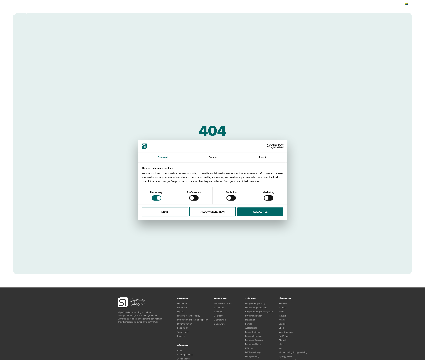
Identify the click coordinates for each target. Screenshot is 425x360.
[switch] (194, 197)
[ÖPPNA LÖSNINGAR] (82, 10)
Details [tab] (213, 157)
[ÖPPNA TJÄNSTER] (63, 10)
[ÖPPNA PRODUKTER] (43, 10)
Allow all (260, 211)
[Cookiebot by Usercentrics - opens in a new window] (269, 146)
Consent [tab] (163, 157)
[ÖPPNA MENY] (407, 10)
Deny (164, 211)
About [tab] (262, 157)
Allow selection (213, 211)
